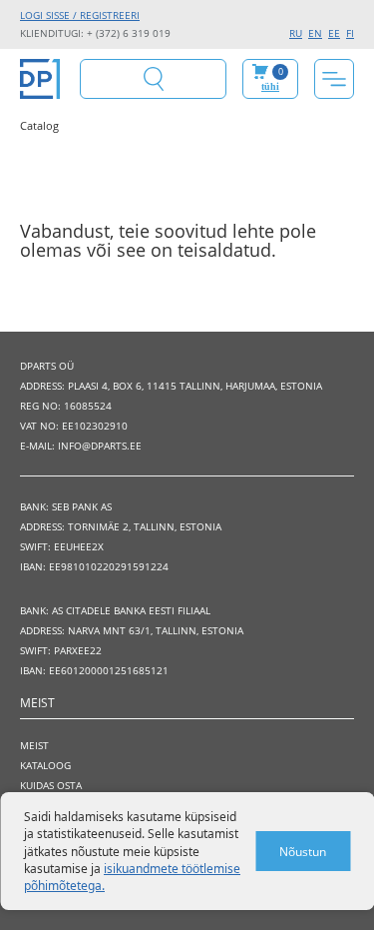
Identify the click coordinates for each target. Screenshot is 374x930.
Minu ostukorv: (272, 78)
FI (350, 33)
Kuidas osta (51, 785)
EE (334, 33)
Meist (34, 745)
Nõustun (302, 851)
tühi (270, 86)
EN (315, 33)
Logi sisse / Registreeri (80, 15)
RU (295, 33)
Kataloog (45, 765)
